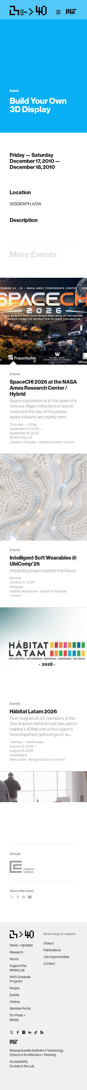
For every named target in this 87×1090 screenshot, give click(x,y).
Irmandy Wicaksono (24, 591)
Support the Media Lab (18, 968)
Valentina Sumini (50, 442)
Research (16, 952)
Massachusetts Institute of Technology (37, 1050)
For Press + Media (18, 1017)
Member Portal (20, 1008)
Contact (49, 963)
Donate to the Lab (22, 1066)
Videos (15, 1002)
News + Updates (21, 945)
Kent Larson (18, 759)
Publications (52, 950)
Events (14, 995)
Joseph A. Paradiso (23, 442)
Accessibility (19, 1061)
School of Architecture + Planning (33, 1055)
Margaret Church (40, 759)
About (14, 959)
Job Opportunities (56, 957)
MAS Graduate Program (20, 979)
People (15, 988)
